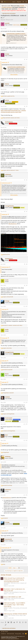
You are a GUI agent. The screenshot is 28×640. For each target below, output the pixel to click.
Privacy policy (18, 633)
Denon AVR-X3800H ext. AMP (12, 597)
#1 (26, 28)
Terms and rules (10, 633)
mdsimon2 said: (5, 267)
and (6, 254)
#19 (26, 527)
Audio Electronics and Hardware (17, 598)
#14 (26, 402)
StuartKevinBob (7, 598)
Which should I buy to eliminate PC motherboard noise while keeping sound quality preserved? (14, 579)
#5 (26, 127)
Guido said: (4, 309)
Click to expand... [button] (14, 74)
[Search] (26, 1)
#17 (26, 462)
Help (23, 633)
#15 (26, 424)
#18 (26, 495)
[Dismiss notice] (25, 6)
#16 (26, 440)
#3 (26, 89)
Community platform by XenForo (13, 636)
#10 (26, 306)
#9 (26, 285)
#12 (26, 357)
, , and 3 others (11, 117)
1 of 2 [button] (10, 568)
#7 (26, 211)
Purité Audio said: (5, 547)
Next (14, 568)
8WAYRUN (17, 638)
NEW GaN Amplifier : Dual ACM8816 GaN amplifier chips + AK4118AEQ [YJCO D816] (14, 604)
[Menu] (2, 1)
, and (8, 96)
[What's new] (23, 1)
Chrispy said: (4, 338)
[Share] (25, 29)
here (22, 9)
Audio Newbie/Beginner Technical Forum (17, 592)
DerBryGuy (6, 592)
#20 (26, 544)
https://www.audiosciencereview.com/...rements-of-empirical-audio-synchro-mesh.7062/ (13, 111)
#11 (26, 335)
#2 (26, 59)
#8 (26, 264)
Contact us (3, 633)
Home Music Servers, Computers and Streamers (15, 583)
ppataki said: (4, 62)
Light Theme (5, 631)
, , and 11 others (11, 170)
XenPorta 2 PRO (4, 638)
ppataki (3, 19)
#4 (26, 106)
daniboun (6, 608)
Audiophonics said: (6, 183)
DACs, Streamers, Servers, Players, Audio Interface (15, 616)
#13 (26, 379)
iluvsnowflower (7, 583)
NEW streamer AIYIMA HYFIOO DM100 (15, 614)
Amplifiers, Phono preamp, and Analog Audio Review (15, 608)
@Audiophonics (13, 223)
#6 (26, 180)
